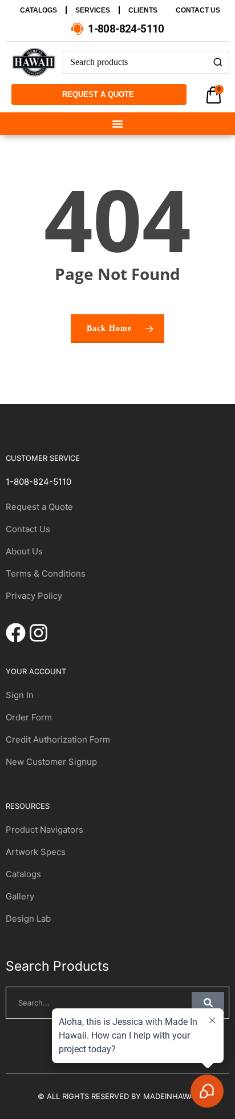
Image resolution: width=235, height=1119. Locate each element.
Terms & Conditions (46, 573)
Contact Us (28, 529)
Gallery (20, 896)
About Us (24, 551)
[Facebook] (16, 633)
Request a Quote (39, 506)
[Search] (218, 62)
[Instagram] (38, 633)
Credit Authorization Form (58, 739)
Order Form (29, 717)
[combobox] (135, 62)
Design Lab (28, 918)
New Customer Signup (51, 761)
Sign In (20, 695)
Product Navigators (44, 829)
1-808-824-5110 (38, 481)
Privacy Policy (34, 595)
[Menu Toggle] (117, 123)
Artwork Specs (36, 851)
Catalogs (23, 874)
